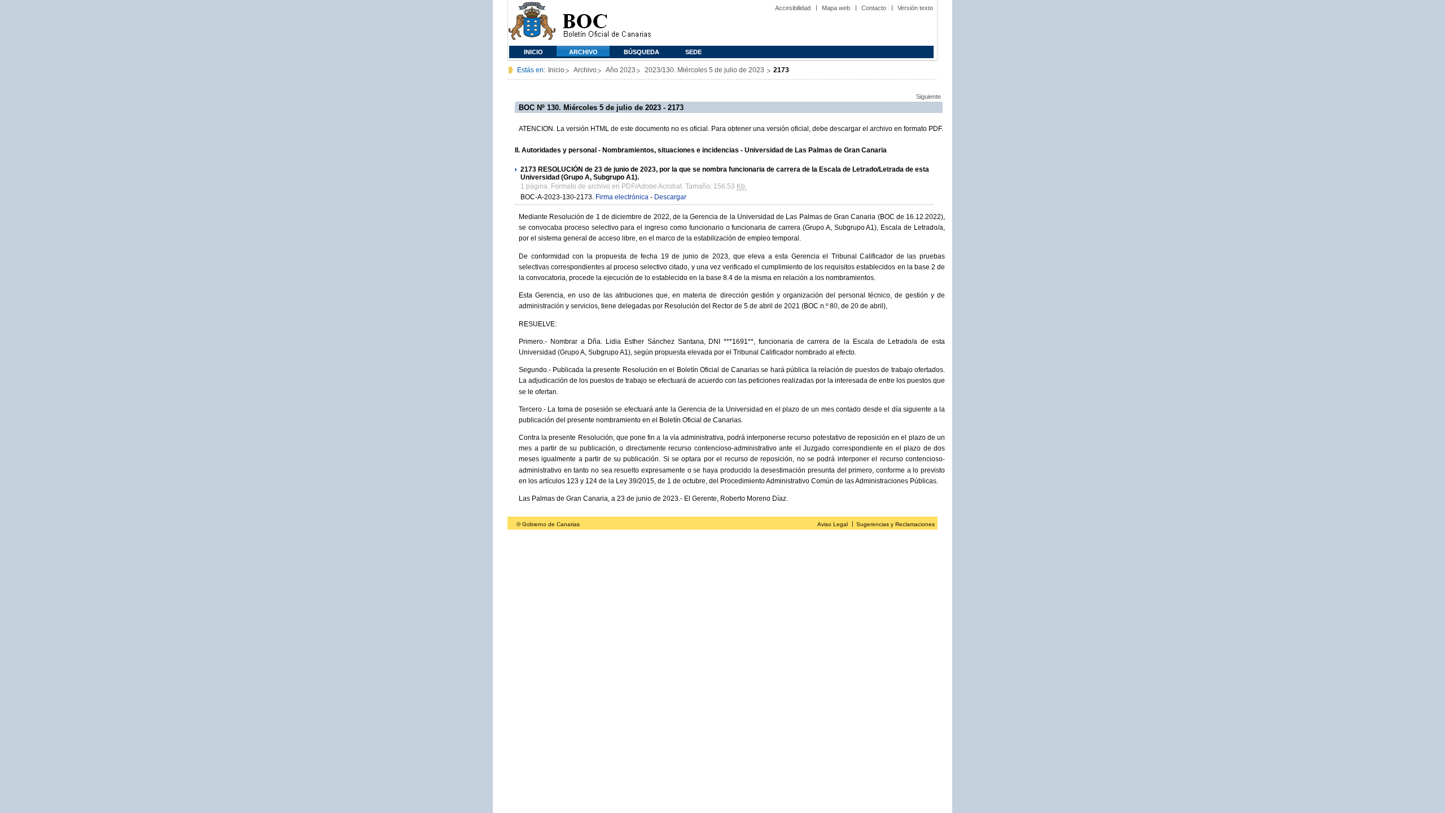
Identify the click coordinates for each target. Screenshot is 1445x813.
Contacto (873, 8)
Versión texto (915, 8)
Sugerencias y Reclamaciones (895, 524)
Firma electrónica (622, 197)
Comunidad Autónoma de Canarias (532, 23)
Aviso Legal (832, 524)
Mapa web (836, 8)
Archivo (583, 52)
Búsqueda (641, 52)
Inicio (533, 52)
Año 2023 (621, 70)
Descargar (670, 197)
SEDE (693, 52)
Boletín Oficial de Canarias (607, 23)
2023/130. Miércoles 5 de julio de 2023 (705, 70)
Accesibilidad (793, 8)
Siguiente (928, 96)
